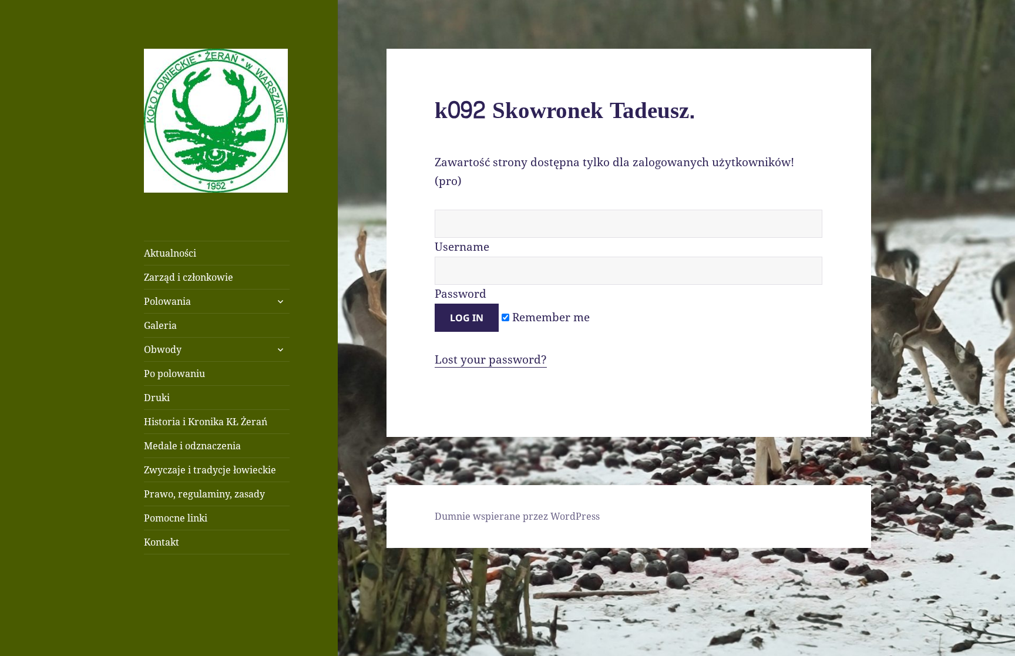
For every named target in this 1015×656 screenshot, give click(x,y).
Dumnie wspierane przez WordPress (517, 516)
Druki (157, 397)
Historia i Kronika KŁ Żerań (205, 421)
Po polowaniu (174, 373)
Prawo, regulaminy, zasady (204, 493)
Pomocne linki (175, 518)
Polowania (167, 301)
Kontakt (161, 542)
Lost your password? (491, 359)
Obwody (163, 349)
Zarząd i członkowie (188, 277)
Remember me (549, 317)
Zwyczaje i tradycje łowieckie (210, 469)
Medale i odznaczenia (192, 445)
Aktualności (170, 253)
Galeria (160, 325)
